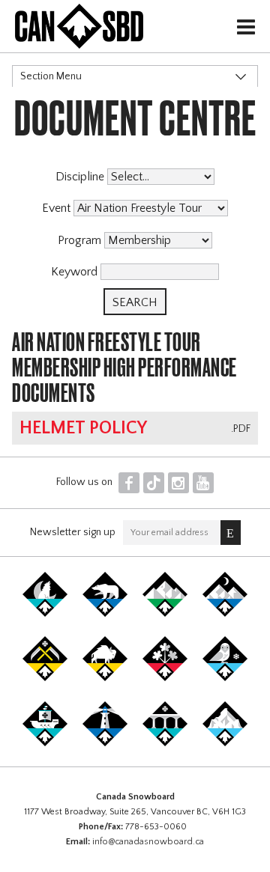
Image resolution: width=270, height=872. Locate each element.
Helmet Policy (83, 428)
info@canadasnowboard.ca (148, 842)
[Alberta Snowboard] (225, 614)
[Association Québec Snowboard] (225, 678)
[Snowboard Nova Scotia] (105, 743)
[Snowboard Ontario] (165, 678)
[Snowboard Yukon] (45, 614)
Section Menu (51, 76)
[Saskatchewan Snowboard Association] (45, 678)
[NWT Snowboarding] (105, 614)
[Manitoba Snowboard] (105, 678)
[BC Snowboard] (165, 614)
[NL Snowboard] (225, 743)
